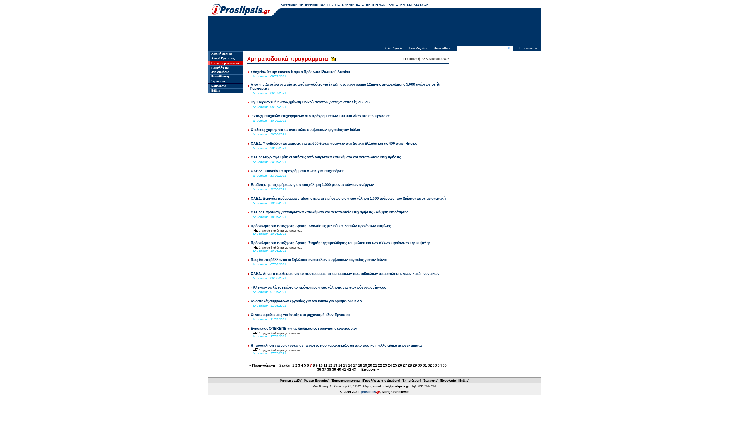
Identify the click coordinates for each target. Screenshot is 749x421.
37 (324, 369)
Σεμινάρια (218, 81)
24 (390, 365)
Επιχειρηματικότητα (225, 63)
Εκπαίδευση (220, 76)
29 (415, 365)
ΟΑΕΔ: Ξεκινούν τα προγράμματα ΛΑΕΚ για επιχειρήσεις (297, 171)
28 (410, 365)
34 (440, 365)
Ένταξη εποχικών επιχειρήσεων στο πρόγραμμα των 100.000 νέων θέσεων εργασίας (320, 116)
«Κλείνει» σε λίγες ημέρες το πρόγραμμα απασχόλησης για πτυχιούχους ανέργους (318, 287)
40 (339, 369)
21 (375, 365)
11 (325, 365)
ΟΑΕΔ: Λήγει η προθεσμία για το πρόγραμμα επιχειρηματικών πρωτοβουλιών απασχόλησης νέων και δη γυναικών (345, 274)
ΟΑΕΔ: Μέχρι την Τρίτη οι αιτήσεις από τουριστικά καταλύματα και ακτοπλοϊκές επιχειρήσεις (326, 157)
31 (425, 365)
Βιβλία (215, 90)
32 (430, 365)
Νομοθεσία (218, 85)
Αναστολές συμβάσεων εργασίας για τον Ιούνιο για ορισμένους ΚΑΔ (306, 301)
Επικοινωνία (528, 48)
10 (321, 365)
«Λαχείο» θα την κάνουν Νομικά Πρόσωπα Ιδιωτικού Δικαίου (300, 72)
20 (370, 365)
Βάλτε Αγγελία (393, 48)
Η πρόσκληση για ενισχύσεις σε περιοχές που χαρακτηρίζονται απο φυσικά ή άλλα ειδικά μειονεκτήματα (336, 346)
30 (420, 365)
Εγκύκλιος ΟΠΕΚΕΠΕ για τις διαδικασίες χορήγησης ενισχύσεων (304, 329)
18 (360, 365)
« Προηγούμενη (262, 365)
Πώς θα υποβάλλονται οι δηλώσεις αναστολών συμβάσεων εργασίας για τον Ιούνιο (319, 260)
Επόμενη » (370, 369)
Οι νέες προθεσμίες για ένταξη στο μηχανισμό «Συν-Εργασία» (301, 315)
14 (340, 365)
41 (344, 369)
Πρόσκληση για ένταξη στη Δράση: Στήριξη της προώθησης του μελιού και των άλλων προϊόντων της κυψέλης (340, 243)
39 (334, 369)
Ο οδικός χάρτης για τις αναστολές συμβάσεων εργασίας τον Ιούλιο (305, 130)
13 (335, 365)
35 (445, 365)
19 (365, 365)
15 (345, 365)
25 (395, 365)
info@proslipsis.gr (396, 386)
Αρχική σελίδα (221, 53)
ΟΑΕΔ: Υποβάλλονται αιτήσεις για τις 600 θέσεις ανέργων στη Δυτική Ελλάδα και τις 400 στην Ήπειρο (334, 144)
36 (319, 369)
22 (380, 365)
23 (385, 365)
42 (349, 369)
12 (330, 365)
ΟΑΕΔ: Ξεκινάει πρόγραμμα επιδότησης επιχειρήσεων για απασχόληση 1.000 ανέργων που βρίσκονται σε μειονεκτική (348, 198)
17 (355, 365)
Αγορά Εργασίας (223, 58)
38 (329, 369)
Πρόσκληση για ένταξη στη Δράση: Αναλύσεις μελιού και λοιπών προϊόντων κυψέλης (321, 226)
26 (400, 365)
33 (435, 365)
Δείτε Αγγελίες (418, 48)
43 (354, 369)
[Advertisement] (374, 31)
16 (350, 365)
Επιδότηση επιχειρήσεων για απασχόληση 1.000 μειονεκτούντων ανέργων (312, 185)
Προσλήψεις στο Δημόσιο (381, 380)
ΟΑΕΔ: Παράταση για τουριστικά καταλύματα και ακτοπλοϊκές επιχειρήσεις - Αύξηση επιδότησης (329, 212)
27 (405, 365)
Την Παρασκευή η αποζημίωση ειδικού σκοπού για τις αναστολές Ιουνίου (310, 102)
